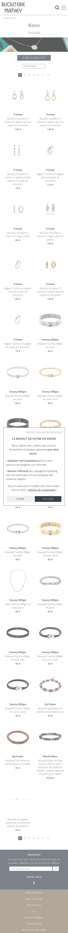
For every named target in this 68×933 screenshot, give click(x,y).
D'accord (48, 498)
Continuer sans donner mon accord (44, 431)
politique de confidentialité (42, 489)
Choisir (20, 498)
